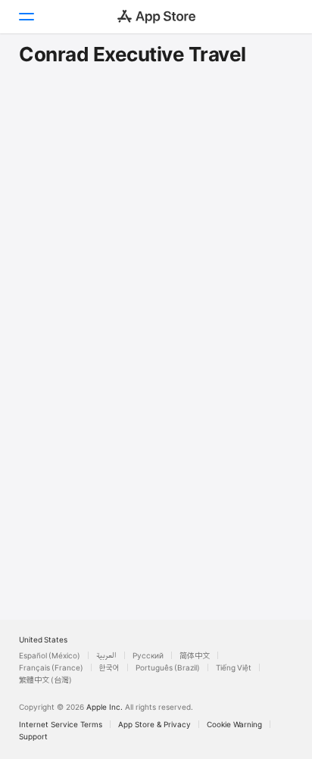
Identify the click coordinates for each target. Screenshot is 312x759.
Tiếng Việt (233, 667)
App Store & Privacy (154, 724)
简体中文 (194, 655)
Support (33, 736)
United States (43, 639)
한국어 (109, 667)
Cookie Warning (234, 724)
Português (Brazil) (168, 667)
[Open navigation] (25, 16)
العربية (106, 655)
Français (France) (51, 667)
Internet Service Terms (60, 724)
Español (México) (49, 655)
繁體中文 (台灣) (45, 679)
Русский (148, 655)
